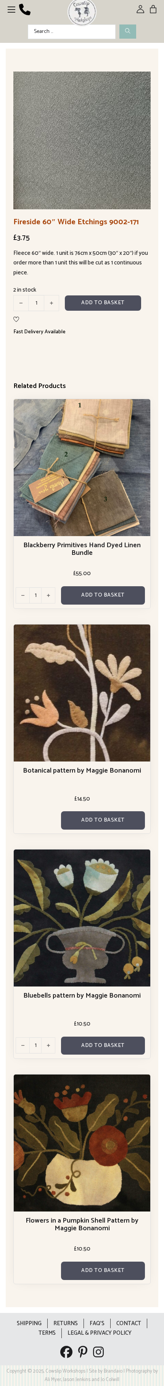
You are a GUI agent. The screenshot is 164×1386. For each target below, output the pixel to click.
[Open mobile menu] (11, 10)
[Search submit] (127, 31)
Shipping (29, 1323)
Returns (65, 1323)
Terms (47, 1333)
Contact (128, 1323)
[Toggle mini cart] (153, 9)
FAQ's (97, 1323)
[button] (140, 81)
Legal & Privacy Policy (100, 1333)
